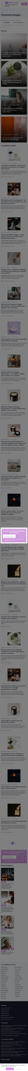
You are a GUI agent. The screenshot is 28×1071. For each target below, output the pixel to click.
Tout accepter (10, 1068)
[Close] (24, 530)
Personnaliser (18, 1068)
